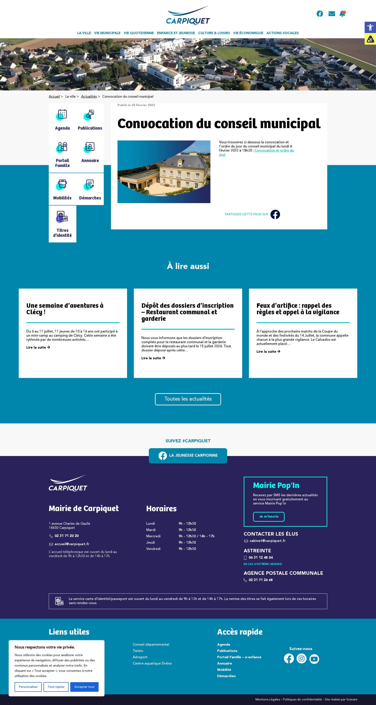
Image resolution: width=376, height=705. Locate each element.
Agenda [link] (223, 645)
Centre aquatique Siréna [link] (152, 663)
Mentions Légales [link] (267, 699)
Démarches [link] (226, 676)
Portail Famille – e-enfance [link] (239, 657)
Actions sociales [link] (283, 33)
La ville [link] (84, 33)
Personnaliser (28, 686)
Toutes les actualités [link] (188, 399)
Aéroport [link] (140, 657)
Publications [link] (227, 651)
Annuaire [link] (224, 663)
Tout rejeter (56, 686)
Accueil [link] (54, 97)
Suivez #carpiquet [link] (188, 441)
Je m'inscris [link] (269, 516)
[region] (56, 668)
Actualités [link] (89, 97)
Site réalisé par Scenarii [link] (341, 699)
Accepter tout (84, 686)
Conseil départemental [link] (151, 645)
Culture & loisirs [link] (214, 33)
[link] (370, 27)
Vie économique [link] (248, 33)
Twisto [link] (138, 651)
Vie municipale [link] (107, 33)
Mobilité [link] (224, 670)
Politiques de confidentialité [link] (302, 699)
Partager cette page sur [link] (246, 214)
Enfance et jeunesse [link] (176, 33)
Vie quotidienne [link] (139, 33)
